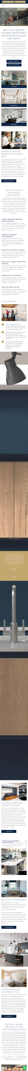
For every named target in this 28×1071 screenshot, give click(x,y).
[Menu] (25, 5)
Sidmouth (6, 1054)
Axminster (4, 1056)
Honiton (21, 1054)
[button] (12, 577)
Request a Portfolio (20, 1)
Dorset (14, 1058)
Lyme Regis (13, 1056)
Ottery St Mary (14, 1054)
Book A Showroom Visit (8, 1)
